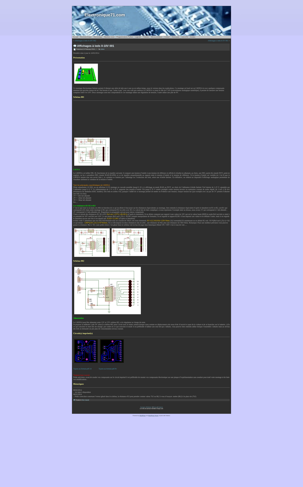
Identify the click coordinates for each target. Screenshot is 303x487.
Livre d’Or (184, 37)
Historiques (175, 37)
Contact (167, 37)
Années (192, 37)
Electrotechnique (86, 37)
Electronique (98, 37)
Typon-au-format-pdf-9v (108, 369)
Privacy (155, 407)
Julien (103, 49)
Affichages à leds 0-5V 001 (218, 41)
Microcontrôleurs (156, 37)
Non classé (85, 400)
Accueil (75, 37)
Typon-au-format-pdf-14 (82, 369)
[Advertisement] (151, 118)
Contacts (160, 407)
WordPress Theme (153, 415)
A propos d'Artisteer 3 (146, 407)
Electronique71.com (105, 14)
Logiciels (138, 37)
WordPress (142, 415)
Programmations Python (124, 37)
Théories (146, 37)
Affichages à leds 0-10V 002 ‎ (86, 41)
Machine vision (109, 37)
